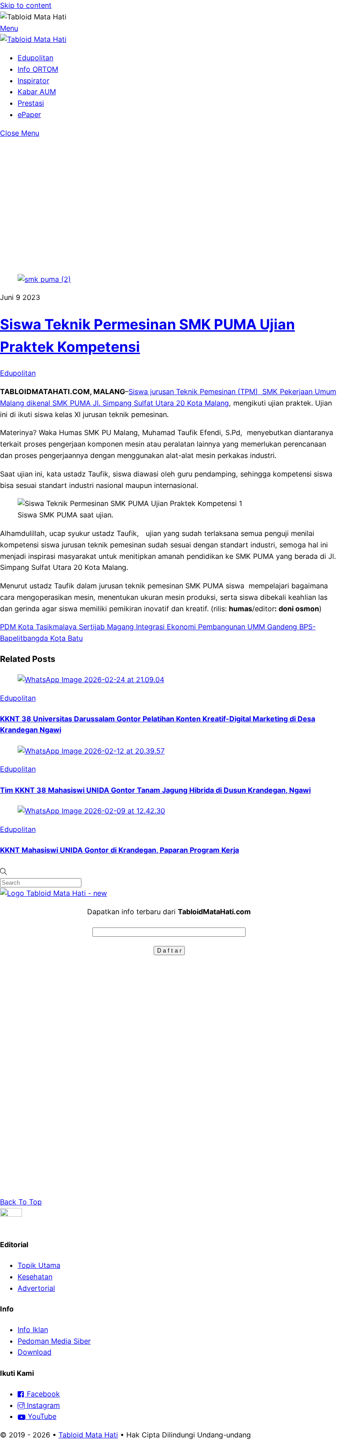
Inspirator (33, 80)
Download (34, 1352)
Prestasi (31, 103)
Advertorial (36, 1288)
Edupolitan (35, 57)
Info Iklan (33, 1329)
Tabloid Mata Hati (88, 1434)
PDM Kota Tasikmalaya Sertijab (52, 626)
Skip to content (25, 5)
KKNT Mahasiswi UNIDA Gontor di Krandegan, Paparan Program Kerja (119, 850)
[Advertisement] (169, 204)
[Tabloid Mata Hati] (33, 39)
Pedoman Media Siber (54, 1341)
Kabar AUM (37, 91)
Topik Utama (39, 1265)
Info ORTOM (38, 69)
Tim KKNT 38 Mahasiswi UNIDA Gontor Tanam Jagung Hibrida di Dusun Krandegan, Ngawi (155, 790)
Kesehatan (35, 1276)
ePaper (29, 114)
